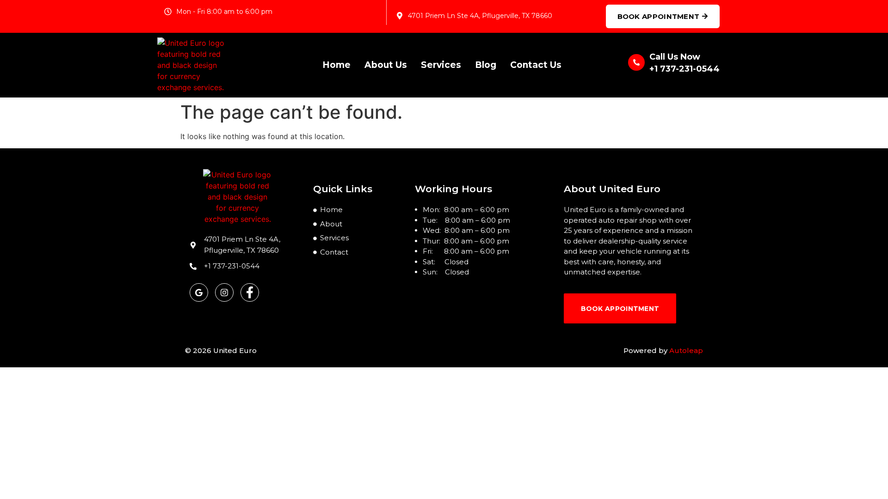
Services (441, 65)
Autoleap (686, 350)
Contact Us (535, 65)
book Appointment (620, 308)
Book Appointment (658, 16)
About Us (385, 65)
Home (336, 65)
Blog (485, 65)
